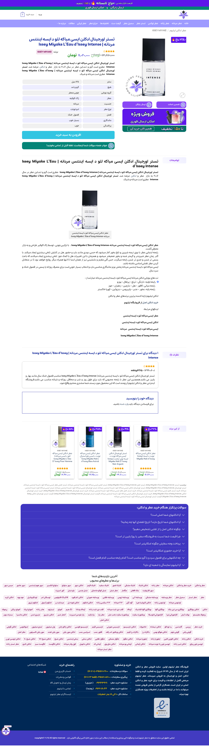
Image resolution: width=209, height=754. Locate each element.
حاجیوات (142, 627)
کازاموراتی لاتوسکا (155, 615)
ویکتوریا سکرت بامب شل (118, 615)
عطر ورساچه (167, 597)
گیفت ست (116, 23)
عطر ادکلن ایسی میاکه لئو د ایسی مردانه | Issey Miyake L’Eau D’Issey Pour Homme (62, 457)
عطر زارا (101, 615)
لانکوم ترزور (33, 602)
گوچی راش (187, 632)
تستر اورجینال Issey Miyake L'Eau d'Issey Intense (166, 488)
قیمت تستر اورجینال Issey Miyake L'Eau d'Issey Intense (77, 493)
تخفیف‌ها (104, 23)
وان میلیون (50, 627)
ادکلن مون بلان (69, 632)
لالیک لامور (116, 585)
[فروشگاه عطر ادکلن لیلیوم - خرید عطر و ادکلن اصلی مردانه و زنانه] (176, 15)
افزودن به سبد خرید (68, 135)
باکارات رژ (146, 632)
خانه (186, 23)
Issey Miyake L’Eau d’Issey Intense (139, 335)
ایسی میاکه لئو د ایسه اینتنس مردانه (139, 329)
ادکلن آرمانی (140, 644)
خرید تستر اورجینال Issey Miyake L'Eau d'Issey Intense (66, 490)
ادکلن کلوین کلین (171, 639)
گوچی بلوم (175, 632)
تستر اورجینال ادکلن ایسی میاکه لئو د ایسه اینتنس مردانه (121, 488)
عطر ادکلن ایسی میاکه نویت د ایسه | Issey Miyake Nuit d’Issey (146, 456)
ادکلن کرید (9, 597)
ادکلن (42, 67)
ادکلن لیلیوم (152, 296)
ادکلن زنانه (186, 639)
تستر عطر (140, 23)
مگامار (124, 590)
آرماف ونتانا (80, 609)
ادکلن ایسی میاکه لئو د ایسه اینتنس (140, 322)
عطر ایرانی (81, 23)
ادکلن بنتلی (86, 639)
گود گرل (129, 602)
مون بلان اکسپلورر (36, 632)
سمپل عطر (128, 23)
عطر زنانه (165, 23)
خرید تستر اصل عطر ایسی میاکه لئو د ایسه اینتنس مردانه (112, 490)
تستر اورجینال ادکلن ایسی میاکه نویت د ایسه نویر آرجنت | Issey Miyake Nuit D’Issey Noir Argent (118, 459)
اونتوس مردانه (175, 602)
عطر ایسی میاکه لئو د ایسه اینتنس (140, 316)
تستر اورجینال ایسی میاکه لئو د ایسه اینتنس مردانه (76, 488)
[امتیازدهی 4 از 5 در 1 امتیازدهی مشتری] (88, 51)
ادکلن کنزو (27, 644)
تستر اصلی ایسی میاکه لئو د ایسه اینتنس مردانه (87, 485)
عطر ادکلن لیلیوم (178, 30)
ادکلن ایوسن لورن (13, 639)
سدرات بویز (8, 615)
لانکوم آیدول (46, 602)
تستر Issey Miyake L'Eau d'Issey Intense (162, 485)
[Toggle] (183, 515)
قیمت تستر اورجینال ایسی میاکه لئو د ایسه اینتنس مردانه (138, 496)
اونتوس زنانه (160, 602)
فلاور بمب (98, 632)
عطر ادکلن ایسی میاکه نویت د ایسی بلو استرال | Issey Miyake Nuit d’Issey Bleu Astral (90, 457)
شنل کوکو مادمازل (98, 590)
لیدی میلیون (37, 627)
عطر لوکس (153, 23)
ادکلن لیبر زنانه (180, 644)
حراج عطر (93, 23)
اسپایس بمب (84, 632)
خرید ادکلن (198, 639)
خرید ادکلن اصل (150, 302)
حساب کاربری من (63, 671)
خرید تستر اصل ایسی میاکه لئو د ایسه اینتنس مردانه (158, 490)
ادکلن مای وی (109, 644)
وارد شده (124, 404)
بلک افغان (135, 590)
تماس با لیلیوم (64, 688)
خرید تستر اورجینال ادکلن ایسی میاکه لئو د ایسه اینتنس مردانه (126, 493)
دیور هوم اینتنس (36, 585)
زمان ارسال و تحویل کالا (60, 682)
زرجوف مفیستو (199, 615)
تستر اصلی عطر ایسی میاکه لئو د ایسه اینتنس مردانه (45, 485)
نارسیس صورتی (113, 627)
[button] (27, 15)
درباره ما (62, 23)
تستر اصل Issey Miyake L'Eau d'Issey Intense (126, 485)
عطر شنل (114, 590)
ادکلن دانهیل (85, 644)
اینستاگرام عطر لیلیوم (60, 694)
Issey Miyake (159, 30)
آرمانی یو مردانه (125, 644)
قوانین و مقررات (63, 677)
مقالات (72, 23)
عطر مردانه (177, 23)
